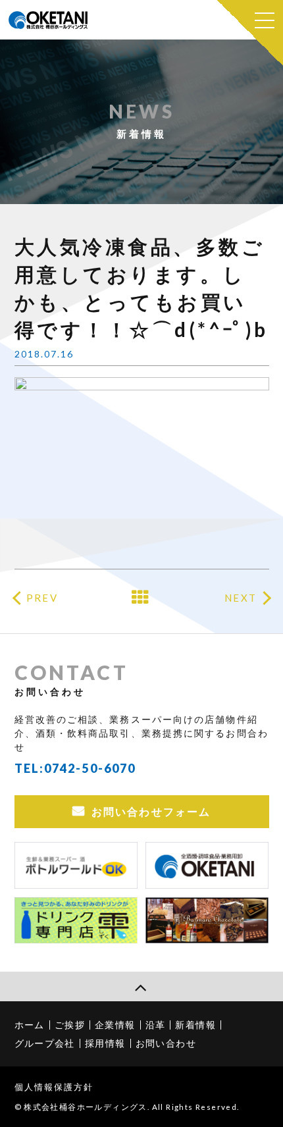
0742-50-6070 (90, 768)
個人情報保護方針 (54, 1087)
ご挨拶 (70, 1024)
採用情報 (105, 1043)
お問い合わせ (166, 1043)
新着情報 (195, 1024)
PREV (41, 598)
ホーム (29, 1024)
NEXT (240, 598)
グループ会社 (44, 1043)
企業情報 (115, 1024)
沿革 (155, 1024)
